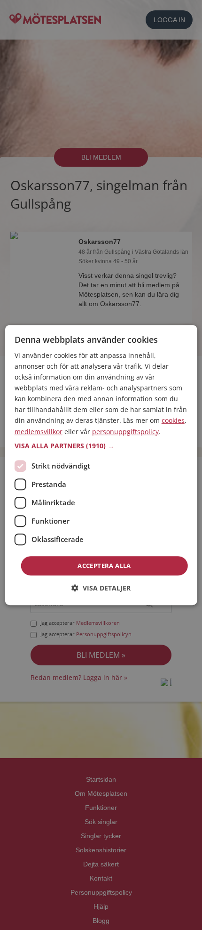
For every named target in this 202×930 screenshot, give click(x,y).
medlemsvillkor (38, 431)
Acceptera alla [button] (104, 565)
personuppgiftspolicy (125, 431)
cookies (173, 420)
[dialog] (101, 465)
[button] (101, 446)
